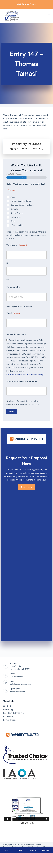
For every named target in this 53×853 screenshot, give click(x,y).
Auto (13, 197)
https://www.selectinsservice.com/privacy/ (25, 374)
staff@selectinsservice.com (20, 684)
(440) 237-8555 (16, 676)
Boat (13, 221)
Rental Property (18, 213)
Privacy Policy (9, 720)
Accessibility (9, 716)
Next (11, 411)
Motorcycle (16, 217)
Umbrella (14, 209)
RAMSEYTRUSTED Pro (13, 713)
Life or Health (17, 225)
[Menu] (48, 15)
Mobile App (8, 709)
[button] (26, 487)
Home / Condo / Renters (21, 201)
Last (7, 279)
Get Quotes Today (26, 4)
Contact (7, 706)
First (8, 263)
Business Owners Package (22, 205)
